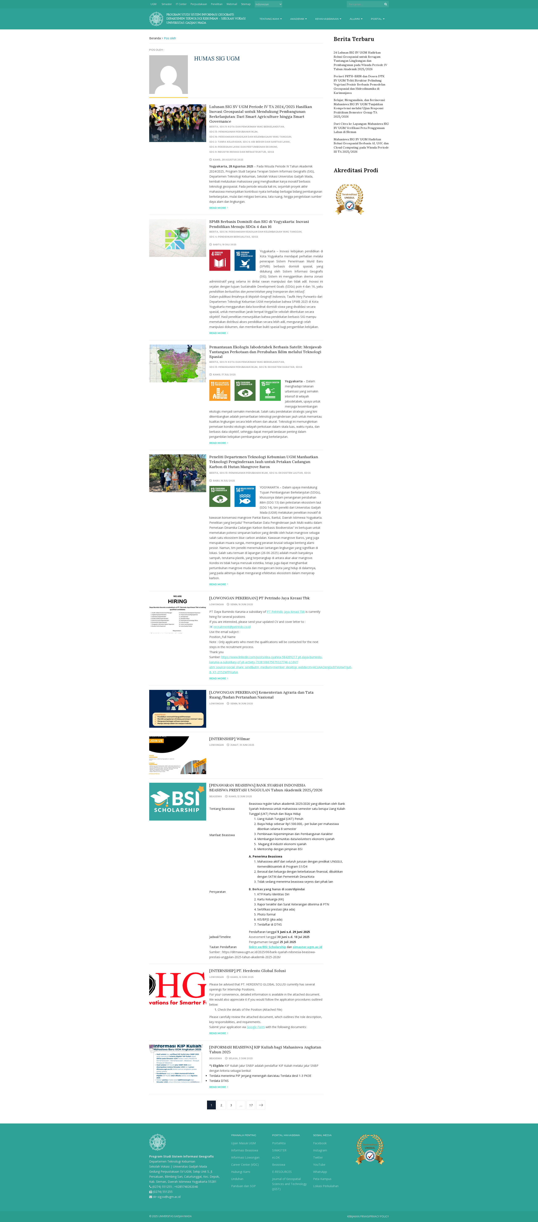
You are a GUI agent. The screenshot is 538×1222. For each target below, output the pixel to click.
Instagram (320, 1150)
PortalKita (279, 1143)
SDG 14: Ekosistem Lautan (286, 473)
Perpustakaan (199, 4)
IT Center (181, 4)
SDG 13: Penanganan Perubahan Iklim (233, 131)
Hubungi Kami (240, 1172)
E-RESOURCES (282, 1172)
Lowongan (216, 604)
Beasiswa (215, 796)
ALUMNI (355, 18)
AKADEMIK (297, 18)
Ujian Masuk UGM (243, 1143)
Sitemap (246, 4)
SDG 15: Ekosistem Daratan (276, 367)
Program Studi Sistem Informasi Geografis (181, 1156)
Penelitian (217, 4)
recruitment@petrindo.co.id (232, 627)
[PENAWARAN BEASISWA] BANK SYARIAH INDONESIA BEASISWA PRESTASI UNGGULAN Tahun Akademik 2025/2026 (265, 787)
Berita (213, 126)
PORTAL (376, 18)
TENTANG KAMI (270, 18)
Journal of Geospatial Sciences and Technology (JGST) (289, 1184)
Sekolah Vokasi (159, 1166)
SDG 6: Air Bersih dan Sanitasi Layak (266, 142)
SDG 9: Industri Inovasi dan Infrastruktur (237, 152)
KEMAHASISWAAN (327, 18)
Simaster (167, 4)
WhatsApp (320, 1172)
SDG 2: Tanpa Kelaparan (225, 142)
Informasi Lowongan (245, 1157)
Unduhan (237, 1179)
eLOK (276, 1157)
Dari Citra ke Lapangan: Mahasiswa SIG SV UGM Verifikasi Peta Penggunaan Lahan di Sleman (361, 128)
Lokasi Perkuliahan (326, 1186)
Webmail (232, 4)
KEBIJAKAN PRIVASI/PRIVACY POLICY (368, 1216)
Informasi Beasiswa (244, 1150)
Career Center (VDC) (245, 1165)
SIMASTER (279, 1150)
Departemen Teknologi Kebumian (172, 1161)
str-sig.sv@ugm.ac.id (167, 1197)
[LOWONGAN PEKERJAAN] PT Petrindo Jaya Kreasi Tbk (259, 598)
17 (251, 1105)
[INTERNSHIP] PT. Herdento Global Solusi (247, 970)
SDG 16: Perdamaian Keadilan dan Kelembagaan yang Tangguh (250, 136)
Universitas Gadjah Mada (190, 1166)
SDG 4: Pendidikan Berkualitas (229, 236)
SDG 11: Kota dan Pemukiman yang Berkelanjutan (252, 126)
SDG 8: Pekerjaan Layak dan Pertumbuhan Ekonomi (243, 147)
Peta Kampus (322, 1179)
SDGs (271, 152)
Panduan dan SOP (243, 1186)
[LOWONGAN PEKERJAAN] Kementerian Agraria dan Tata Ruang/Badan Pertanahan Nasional (261, 695)
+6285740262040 (186, 1187)
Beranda (155, 38)
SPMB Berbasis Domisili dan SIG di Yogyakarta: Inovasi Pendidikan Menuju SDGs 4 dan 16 (259, 224)
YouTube (319, 1165)
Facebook (320, 1143)
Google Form (256, 1027)
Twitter (318, 1157)
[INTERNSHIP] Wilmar (229, 738)
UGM (153, 4)
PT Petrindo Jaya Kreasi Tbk (286, 612)
